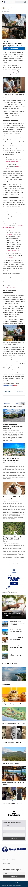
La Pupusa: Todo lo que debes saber (12, 704)
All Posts (7, 9)
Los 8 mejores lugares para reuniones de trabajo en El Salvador (12, 613)
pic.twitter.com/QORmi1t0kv (13, 250)
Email (4, 832)
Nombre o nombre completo (9, 826)
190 (17, 563)
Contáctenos (6, 863)
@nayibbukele (9, 234)
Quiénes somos (7, 855)
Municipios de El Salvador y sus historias (13, 723)
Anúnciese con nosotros (9, 859)
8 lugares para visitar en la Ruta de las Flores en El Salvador (12, 539)
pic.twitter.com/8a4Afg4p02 (13, 161)
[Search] (25, 2)
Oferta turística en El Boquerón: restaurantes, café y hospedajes (13, 426)
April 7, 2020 (9, 257)
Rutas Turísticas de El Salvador (10, 763)
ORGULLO (5, 41)
